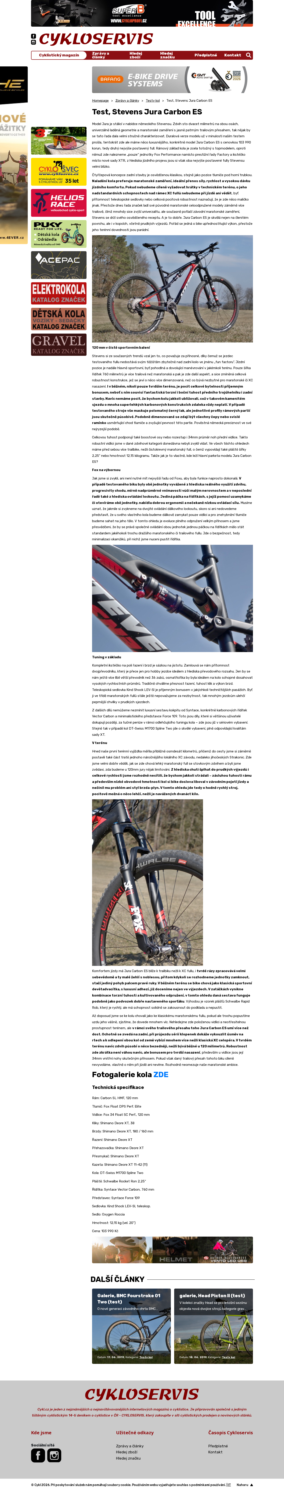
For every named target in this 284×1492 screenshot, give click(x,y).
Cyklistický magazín (59, 55)
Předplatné (206, 55)
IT (229, 1485)
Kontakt (232, 55)
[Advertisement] (59, 94)
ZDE (161, 1074)
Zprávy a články (100, 55)
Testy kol (153, 101)
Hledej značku (167, 55)
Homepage (100, 101)
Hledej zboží (136, 55)
